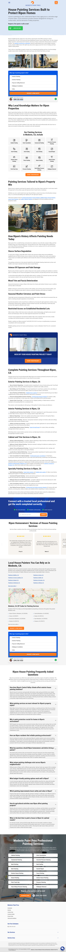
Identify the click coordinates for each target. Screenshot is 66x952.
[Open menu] (9, 3)
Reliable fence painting (31, 392)
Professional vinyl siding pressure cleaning (36, 487)
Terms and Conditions (12, 918)
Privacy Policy (10, 916)
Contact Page (10, 912)
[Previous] (2, 544)
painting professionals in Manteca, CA (17, 463)
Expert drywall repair (35, 427)
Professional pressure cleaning (39, 396)
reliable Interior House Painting (47, 197)
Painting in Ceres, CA (38, 575)
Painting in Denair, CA (13, 580)
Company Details (11, 914)
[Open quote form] (62, 948)
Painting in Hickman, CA (14, 582)
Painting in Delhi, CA (38, 577)
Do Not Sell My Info (12, 950)
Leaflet (56, 603)
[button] (23, 588)
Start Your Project (33, 360)
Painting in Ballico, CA (13, 575)
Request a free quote (33, 93)
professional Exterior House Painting (31, 197)
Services (9, 910)
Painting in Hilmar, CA (38, 582)
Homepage (10, 908)
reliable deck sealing (41, 472)
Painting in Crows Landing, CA (15, 577)
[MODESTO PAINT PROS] (32, 2)
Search (43, 514)
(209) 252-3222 (17, 28)
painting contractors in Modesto (22, 43)
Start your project (33, 174)
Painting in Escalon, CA (38, 580)
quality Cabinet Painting (26, 199)
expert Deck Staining (13, 199)
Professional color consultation (38, 455)
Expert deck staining (29, 472)
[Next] (64, 544)
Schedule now (25, 895)
